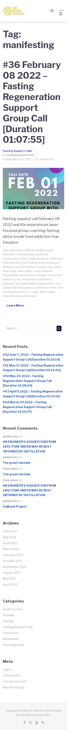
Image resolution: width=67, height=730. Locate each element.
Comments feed (14, 681)
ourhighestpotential (20, 155)
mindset (42, 275)
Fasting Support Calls (17, 150)
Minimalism (11, 639)
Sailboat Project (15, 506)
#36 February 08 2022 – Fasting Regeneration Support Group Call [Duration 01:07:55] (32, 102)
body (20, 254)
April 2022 (10, 543)
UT (28, 291)
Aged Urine (17, 250)
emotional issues (49, 262)
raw (17, 283)
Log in (7, 669)
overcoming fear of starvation (33, 279)
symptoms (41, 287)
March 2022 (11, 549)
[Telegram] (43, 722)
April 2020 (10, 584)
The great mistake (17, 463)
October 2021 (12, 561)
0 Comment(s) (44, 159)
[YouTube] (37, 722)
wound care (29, 295)
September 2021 (14, 567)
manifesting (10, 275)
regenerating (28, 283)
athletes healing (35, 250)
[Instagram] (30, 722)
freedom (41, 266)
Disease (8, 615)
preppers (8, 283)
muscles (8, 279)
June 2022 (10, 531)
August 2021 (11, 572)
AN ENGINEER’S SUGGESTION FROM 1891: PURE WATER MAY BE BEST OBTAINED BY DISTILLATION (29, 446)
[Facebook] (24, 722)
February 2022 (13, 555)
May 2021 (9, 578)
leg (50, 266)
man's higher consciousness (34, 271)
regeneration (46, 283)
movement (55, 275)
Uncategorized (13, 645)
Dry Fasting (30, 262)
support (28, 287)
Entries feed (11, 675)
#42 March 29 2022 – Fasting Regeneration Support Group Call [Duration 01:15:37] (27, 406)
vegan (35, 291)
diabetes (34, 258)
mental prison (27, 275)
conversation (11, 258)
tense (52, 287)
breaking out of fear (36, 254)
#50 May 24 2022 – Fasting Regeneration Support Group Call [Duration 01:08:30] (27, 380)
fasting (7, 266)
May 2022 (9, 537)
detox (24, 258)
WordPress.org (13, 687)
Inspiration (10, 633)
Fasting (8, 621)
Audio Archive (13, 609)
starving (17, 287)
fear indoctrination (24, 266)
